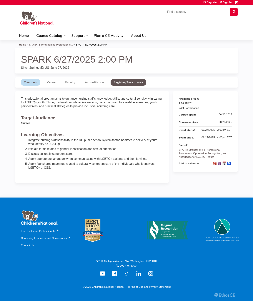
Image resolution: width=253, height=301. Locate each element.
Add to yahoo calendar (219, 163)
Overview (30, 82)
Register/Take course (128, 82)
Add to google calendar (215, 163)
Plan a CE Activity (109, 36)
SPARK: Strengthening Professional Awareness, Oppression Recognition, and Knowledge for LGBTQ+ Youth (203, 153)
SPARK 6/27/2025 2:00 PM (91, 44)
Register (212, 2)
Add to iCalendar (224, 163)
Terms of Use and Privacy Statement (149, 286)
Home (24, 36)
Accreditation (94, 82)
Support (78, 36)
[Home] (36, 18)
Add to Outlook (229, 163)
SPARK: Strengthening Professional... (51, 44)
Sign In (227, 2)
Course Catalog (49, 36)
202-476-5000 (128, 265)
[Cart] (236, 3)
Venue (51, 82)
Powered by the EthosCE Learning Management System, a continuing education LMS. (224, 295)
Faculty (70, 82)
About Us (139, 36)
